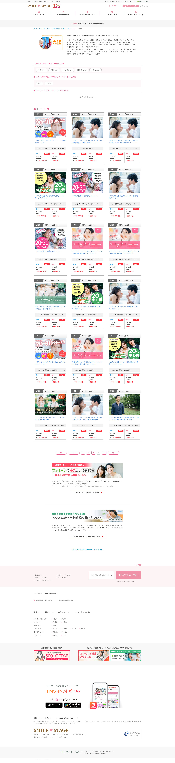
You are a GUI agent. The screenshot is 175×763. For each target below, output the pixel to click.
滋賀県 (55, 629)
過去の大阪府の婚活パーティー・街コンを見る (87, 549)
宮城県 (64, 619)
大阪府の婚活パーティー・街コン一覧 (63, 29)
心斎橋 (48, 83)
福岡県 (55, 635)
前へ (74, 453)
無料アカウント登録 (129, 575)
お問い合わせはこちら (101, 575)
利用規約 (46, 734)
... (104, 453)
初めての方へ (39, 575)
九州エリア (37, 635)
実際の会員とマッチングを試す (87, 492)
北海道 (55, 619)
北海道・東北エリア (40, 619)
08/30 (81, 70)
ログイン (116, 6)
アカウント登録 (132, 6)
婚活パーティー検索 (41, 577)
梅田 (39, 83)
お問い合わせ (144, 6)
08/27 (41, 70)
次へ (113, 453)
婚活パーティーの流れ (87, 14)
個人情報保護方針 (78, 734)
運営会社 (36, 734)
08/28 (54, 70)
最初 (61, 453)
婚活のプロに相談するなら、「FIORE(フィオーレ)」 (120, 1)
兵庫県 (83, 629)
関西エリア (37, 629)
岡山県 (55, 632)
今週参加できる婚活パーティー (44, 580)
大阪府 (73, 629)
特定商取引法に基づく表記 (61, 734)
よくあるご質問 (112, 14)
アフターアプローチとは (136, 15)
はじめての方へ (39, 14)
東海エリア (37, 625)
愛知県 (55, 625)
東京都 (64, 622)
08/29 (67, 70)
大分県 (64, 635)
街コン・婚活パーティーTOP (42, 29)
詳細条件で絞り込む (88, 97)
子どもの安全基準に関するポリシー (44, 737)
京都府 (64, 629)
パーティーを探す (63, 14)
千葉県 (55, 622)
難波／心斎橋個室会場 (66, 600)
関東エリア (37, 622)
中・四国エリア (39, 632)
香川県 (64, 632)
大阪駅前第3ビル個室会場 (44, 600)
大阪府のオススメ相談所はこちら (87, 536)
